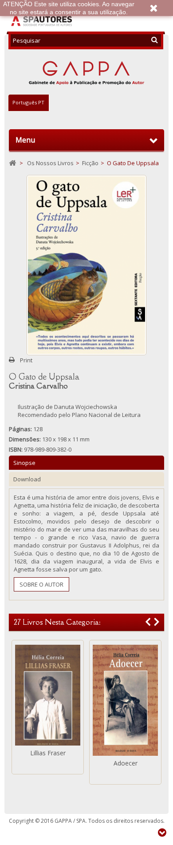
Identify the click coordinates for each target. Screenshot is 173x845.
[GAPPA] (86, 72)
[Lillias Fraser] (47, 695)
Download (27, 479)
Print (26, 360)
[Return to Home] (12, 163)
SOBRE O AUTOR (41, 584)
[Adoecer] (125, 700)
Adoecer (126, 763)
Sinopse (24, 463)
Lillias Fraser (48, 753)
